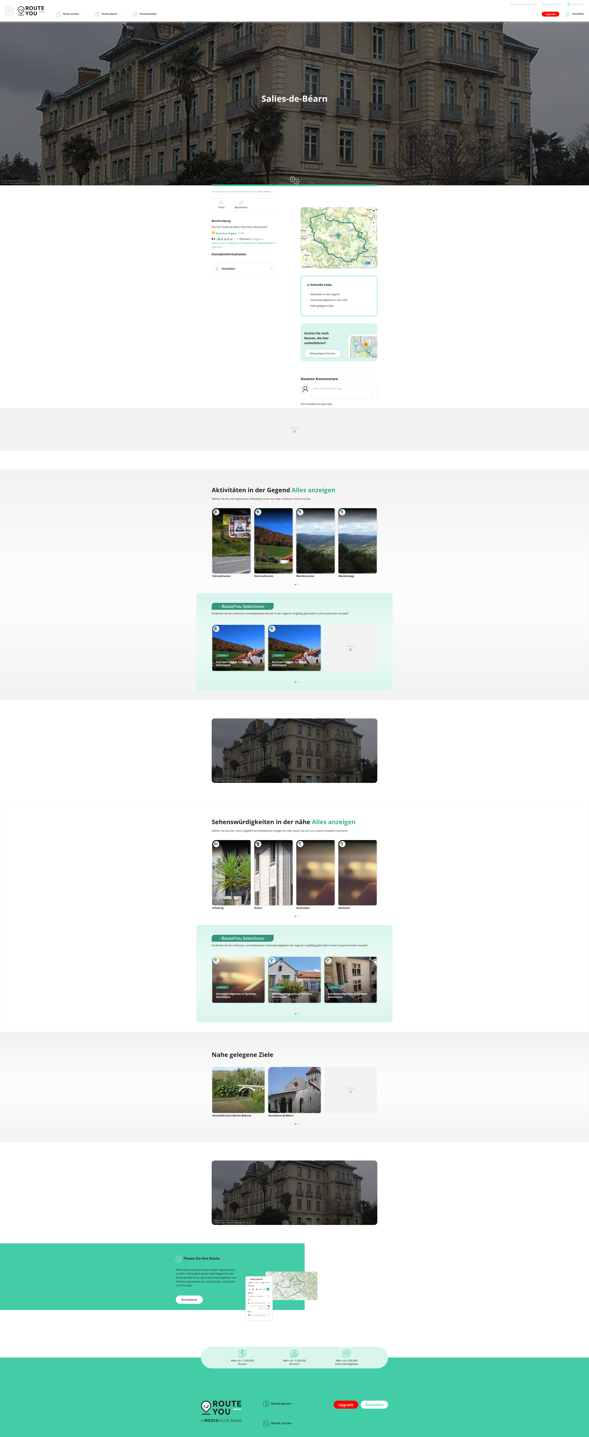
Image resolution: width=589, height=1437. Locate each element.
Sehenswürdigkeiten (220, 191)
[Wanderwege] (357, 540)
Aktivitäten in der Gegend (325, 294)
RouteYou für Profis (552, 4)
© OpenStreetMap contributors (365, 267)
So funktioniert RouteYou (523, 4)
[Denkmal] (357, 872)
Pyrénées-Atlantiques (248, 191)
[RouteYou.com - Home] (31, 10)
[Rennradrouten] (273, 540)
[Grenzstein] (315, 872)
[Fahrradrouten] (231, 540)
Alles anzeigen (313, 490)
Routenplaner (189, 1299)
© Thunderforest (347, 267)
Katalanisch (248, 243)
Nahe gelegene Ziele (322, 306)
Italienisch (233, 243)
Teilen (221, 207)
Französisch (218, 243)
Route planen (281, 1403)
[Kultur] (273, 872)
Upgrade (550, 14)
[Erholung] (231, 872)
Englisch (258, 239)
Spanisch (217, 247)
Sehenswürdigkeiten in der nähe (329, 300)
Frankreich (234, 191)
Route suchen (281, 1423)
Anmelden (374, 1404)
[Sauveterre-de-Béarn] (294, 1090)
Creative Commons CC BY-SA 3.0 (27, 183)
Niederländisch (265, 243)
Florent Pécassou (18, 181)
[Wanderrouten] (315, 540)
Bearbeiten (241, 207)
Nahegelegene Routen (322, 353)
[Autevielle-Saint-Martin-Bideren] (238, 1090)
